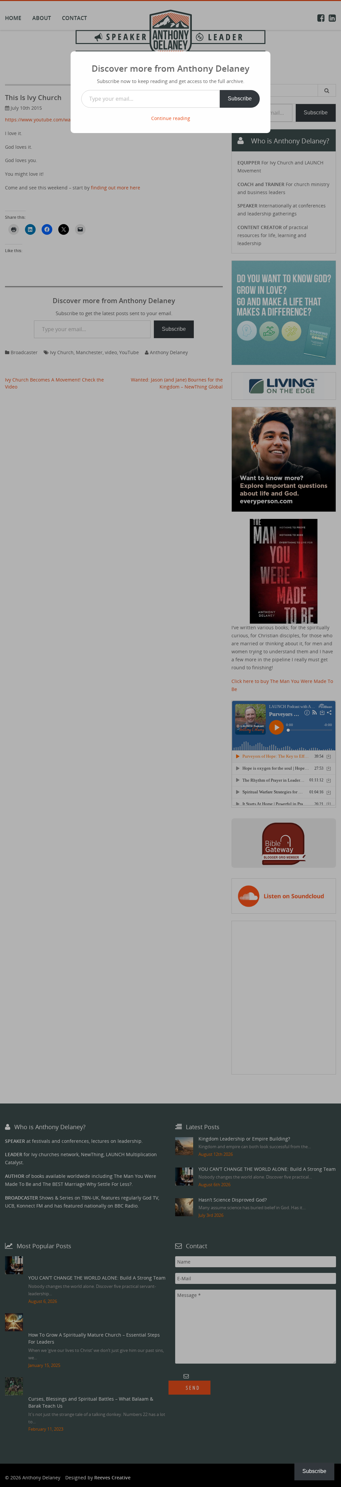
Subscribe (240, 98)
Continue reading (170, 118)
